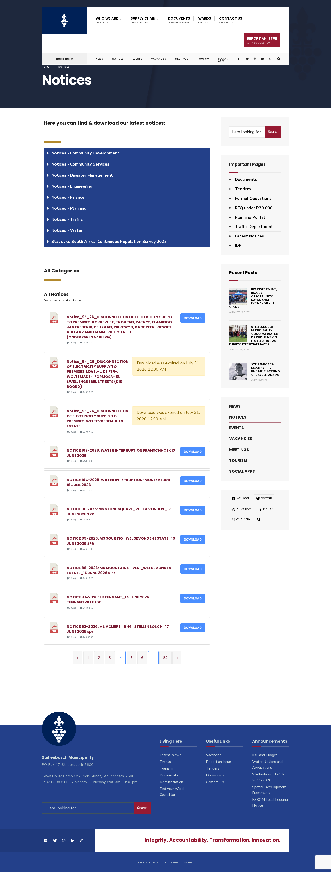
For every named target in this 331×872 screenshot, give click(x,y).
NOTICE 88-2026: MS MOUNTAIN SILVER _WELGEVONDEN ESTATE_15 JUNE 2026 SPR (119, 570)
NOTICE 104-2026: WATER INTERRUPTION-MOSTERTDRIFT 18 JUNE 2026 (120, 482)
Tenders (243, 189)
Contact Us (230, 20)
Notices (117, 58)
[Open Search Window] (279, 59)
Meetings (181, 58)
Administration (171, 782)
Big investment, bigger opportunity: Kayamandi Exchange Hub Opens (253, 298)
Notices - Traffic (67, 219)
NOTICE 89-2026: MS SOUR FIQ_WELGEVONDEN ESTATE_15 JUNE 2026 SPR (121, 541)
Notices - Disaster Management (82, 175)
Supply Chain (143, 20)
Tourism (203, 58)
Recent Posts (243, 272)
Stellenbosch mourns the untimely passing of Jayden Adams (265, 369)
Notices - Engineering (71, 186)
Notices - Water (67, 230)
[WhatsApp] (271, 59)
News (99, 58)
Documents (179, 20)
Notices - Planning (68, 208)
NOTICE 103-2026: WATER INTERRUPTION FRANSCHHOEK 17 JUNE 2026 (121, 453)
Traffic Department (254, 226)
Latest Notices (249, 236)
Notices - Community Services (80, 164)
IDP (238, 245)
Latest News (170, 754)
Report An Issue (262, 40)
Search (273, 131)
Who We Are (107, 20)
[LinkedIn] (263, 59)
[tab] (127, 153)
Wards (204, 20)
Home (45, 67)
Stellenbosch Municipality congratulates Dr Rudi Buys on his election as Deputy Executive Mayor (253, 336)
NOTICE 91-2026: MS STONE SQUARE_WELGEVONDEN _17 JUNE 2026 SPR (119, 511)
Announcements (147, 862)
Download (193, 318)
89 (165, 657)
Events (137, 58)
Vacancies (158, 58)
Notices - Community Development (85, 153)
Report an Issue (218, 761)
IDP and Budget (265, 754)
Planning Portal (250, 217)
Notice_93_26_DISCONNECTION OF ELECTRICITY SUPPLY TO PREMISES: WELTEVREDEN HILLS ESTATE (97, 418)
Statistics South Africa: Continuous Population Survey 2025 (109, 241)
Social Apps (222, 60)
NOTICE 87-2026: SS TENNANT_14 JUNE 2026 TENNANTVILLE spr (108, 600)
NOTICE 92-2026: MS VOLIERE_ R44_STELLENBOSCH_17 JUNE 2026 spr (118, 629)
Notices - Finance (67, 197)
